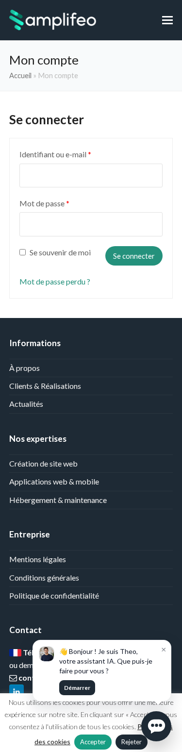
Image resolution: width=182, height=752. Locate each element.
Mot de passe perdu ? (54, 281)
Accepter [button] (93, 742)
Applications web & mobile (54, 481)
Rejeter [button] (131, 742)
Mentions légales (37, 559)
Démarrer (77, 687)
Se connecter (134, 255)
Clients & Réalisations (45, 385)
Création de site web (43, 463)
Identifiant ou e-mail (55, 154)
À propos (24, 367)
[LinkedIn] (16, 692)
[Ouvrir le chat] (156, 726)
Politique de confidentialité (54, 595)
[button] (167, 20)
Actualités (26, 403)
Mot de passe (44, 203)
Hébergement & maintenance (58, 499)
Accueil (20, 75)
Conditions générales (44, 577)
